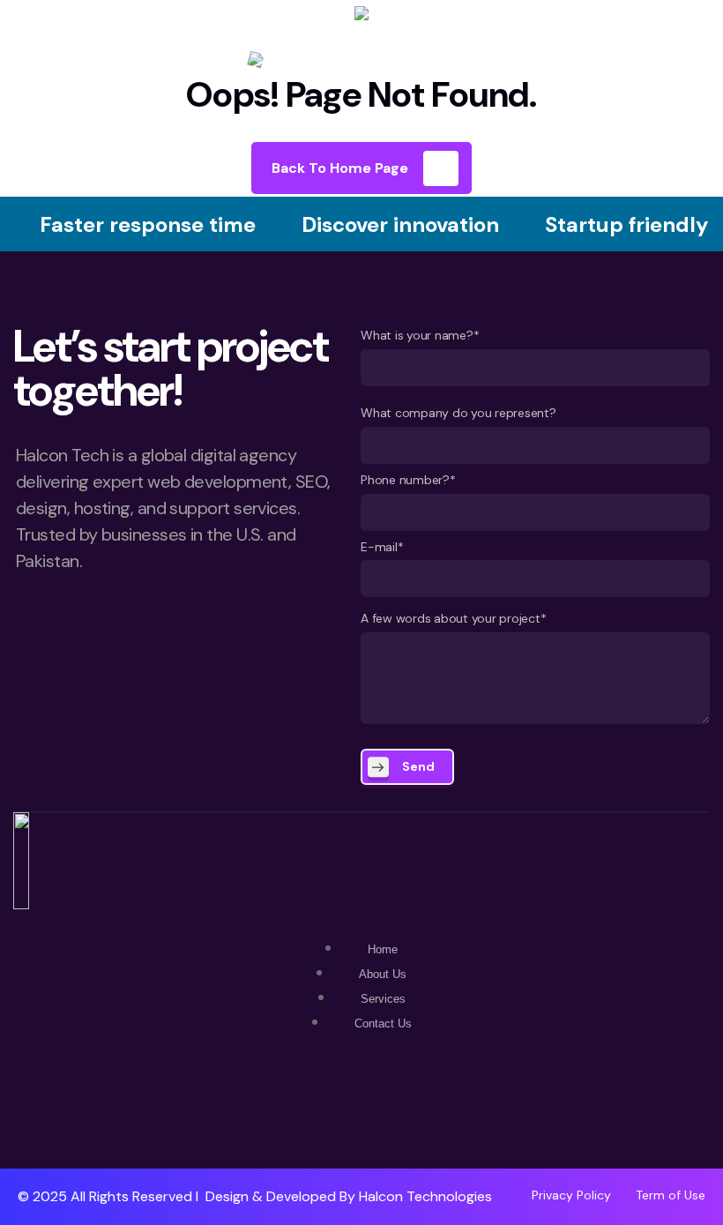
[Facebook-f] (361, 1117)
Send (418, 766)
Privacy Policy (571, 1195)
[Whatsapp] (309, 1117)
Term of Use (670, 1195)
